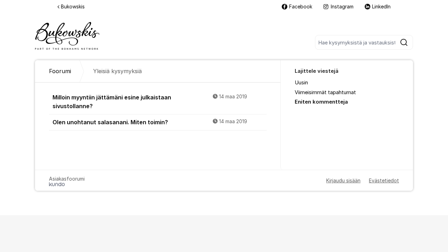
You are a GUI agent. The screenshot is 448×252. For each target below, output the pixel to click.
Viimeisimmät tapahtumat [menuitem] (325, 92)
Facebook (300, 6)
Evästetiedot (384, 180)
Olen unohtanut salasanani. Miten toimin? (149, 122)
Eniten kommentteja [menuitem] (321, 102)
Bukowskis (73, 6)
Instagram (342, 6)
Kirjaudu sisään (343, 180)
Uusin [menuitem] (301, 82)
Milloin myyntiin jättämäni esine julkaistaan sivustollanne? (149, 102)
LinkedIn (381, 6)
